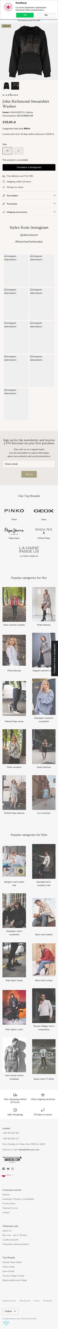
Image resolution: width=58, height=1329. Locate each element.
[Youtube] (8, 1169)
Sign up (29, 474)
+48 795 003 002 (10, 1132)
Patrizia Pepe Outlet (12, 1262)
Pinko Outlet (8, 1266)
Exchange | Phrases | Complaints (18, 1199)
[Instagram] (12, 1169)
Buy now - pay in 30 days (14, 1235)
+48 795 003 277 (10, 1138)
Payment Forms (10, 1208)
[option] (29, 51)
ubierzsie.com (14, 1319)
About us (6, 1230)
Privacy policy (8, 1203)
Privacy (37, 1301)
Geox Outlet (8, 1271)
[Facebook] (3, 1169)
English (8, 1311)
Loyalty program (10, 1239)
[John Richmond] (10, 95)
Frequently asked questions (15, 1244)
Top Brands (47, 1301)
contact (5, 1212)
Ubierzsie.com (24, 1301)
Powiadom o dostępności (29, 167)
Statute (6, 1194)
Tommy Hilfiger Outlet (13, 1275)
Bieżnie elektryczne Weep (14, 1280)
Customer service (9, 1301)
